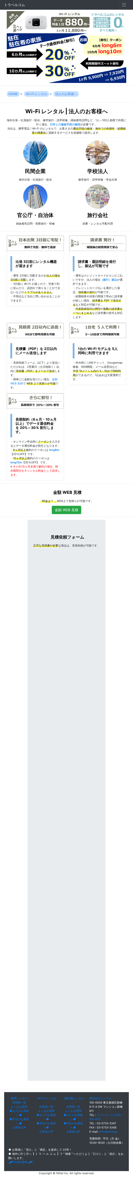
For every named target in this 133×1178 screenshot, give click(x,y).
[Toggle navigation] (124, 4)
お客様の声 (19, 1127)
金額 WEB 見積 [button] (66, 510)
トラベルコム (14, 5)
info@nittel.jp (108, 1131)
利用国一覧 (19, 1102)
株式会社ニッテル (100, 1098)
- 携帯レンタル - (19, 1098)
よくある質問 (19, 1106)
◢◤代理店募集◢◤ (20, 1162)
